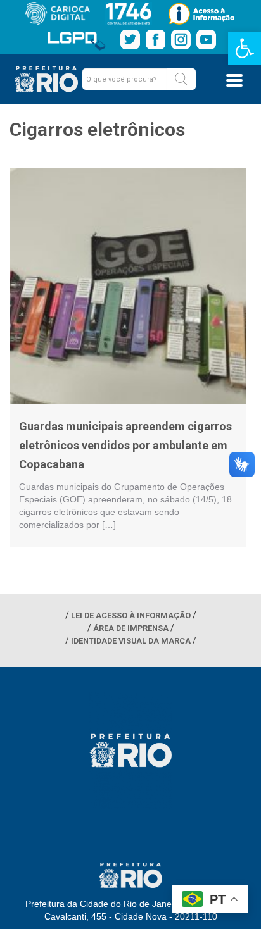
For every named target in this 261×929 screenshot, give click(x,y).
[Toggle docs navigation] (234, 80)
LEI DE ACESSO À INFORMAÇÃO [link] (131, 615)
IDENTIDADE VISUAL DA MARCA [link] (131, 640)
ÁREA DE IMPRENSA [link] (131, 628)
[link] (244, 48)
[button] (181, 79)
